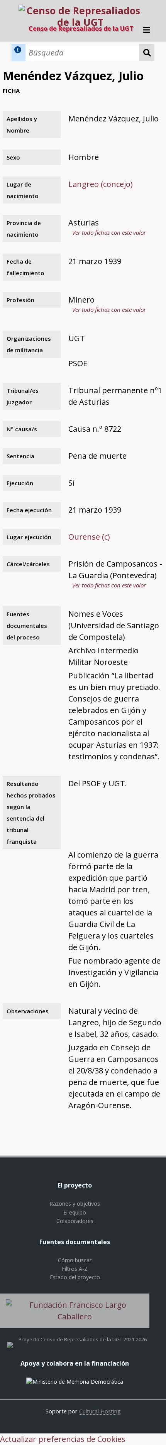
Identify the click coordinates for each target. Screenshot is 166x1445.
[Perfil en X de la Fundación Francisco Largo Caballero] (10, 1339)
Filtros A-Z (75, 1268)
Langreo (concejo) (100, 184)
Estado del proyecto (75, 1277)
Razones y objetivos (74, 1203)
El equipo (74, 1212)
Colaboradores (74, 1221)
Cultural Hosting (100, 1411)
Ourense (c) (89, 537)
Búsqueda (146, 52)
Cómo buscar (74, 1260)
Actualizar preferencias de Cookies (62, 1439)
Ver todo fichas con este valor (109, 232)
